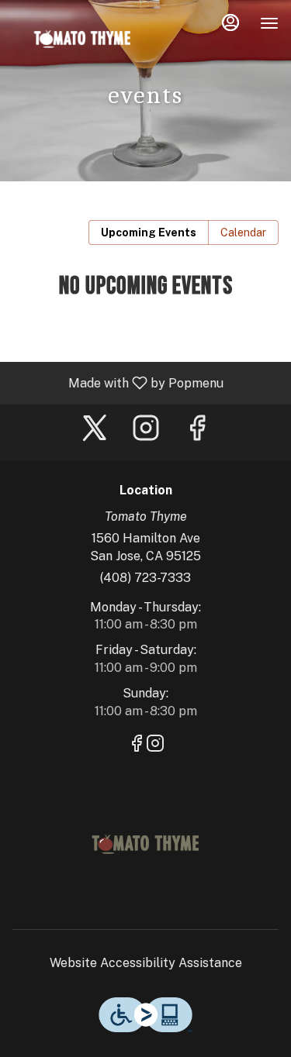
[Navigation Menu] (269, 23)
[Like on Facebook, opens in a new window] (197, 432)
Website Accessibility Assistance (146, 962)
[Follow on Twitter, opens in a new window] (95, 432)
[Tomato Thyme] (146, 842)
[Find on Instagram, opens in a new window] (146, 432)
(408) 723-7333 (145, 577)
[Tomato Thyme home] (82, 39)
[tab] (148, 232)
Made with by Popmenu (117, 382)
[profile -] (230, 22)
